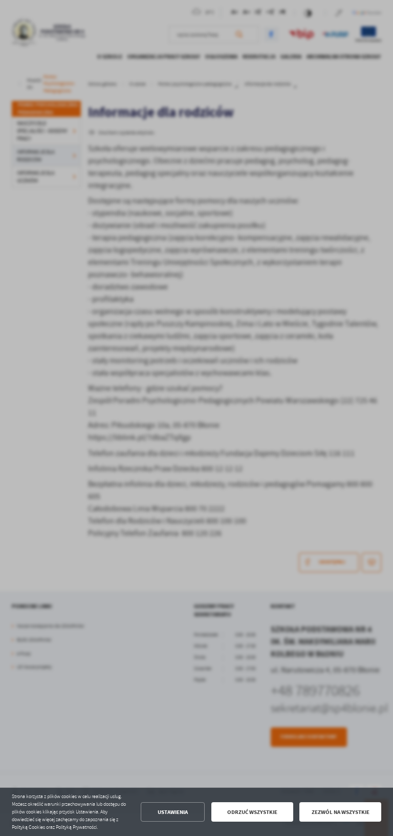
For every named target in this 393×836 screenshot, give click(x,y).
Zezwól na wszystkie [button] (340, 812)
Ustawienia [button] (173, 812)
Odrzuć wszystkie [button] (252, 812)
